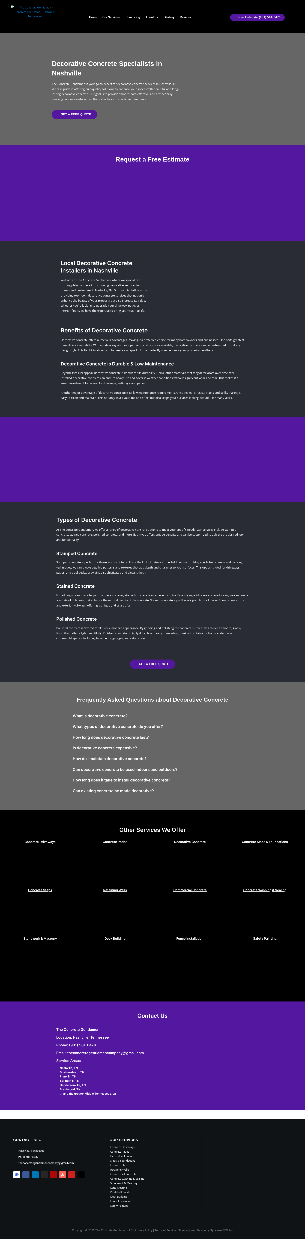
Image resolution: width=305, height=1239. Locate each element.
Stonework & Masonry (40, 938)
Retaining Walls (115, 890)
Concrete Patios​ (115, 842)
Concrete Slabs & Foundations (265, 842)
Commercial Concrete (190, 890)
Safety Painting (265, 938)
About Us (151, 17)
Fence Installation (190, 938)
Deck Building (114, 938)
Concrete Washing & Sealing (264, 890)
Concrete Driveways (40, 842)
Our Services (111, 17)
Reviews (185, 17)
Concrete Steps (40, 890)
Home (93, 17)
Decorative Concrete (190, 842)
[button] (112, 17)
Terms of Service (165, 1230)
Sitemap (183, 1230)
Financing (133, 17)
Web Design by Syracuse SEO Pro (212, 1230)
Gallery (170, 17)
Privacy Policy (143, 1230)
